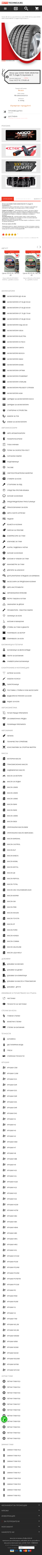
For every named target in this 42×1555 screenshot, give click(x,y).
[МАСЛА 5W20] (9, 823)
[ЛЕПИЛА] (7, 738)
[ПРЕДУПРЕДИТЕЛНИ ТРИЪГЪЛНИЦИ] (18, 503)
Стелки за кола (9, 1011)
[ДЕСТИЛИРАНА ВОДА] (12, 1046)
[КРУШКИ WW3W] (10, 1338)
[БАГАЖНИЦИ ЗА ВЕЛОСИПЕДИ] (16, 652)
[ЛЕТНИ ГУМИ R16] (11, 1400)
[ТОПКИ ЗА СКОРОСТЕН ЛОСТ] (15, 452)
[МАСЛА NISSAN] (10, 914)
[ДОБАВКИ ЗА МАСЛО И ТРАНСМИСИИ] (19, 983)
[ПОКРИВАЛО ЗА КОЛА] (13, 640)
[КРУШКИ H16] (9, 1201)
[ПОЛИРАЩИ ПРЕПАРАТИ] (14, 726)
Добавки (6, 959)
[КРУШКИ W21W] (10, 1355)
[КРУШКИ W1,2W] (10, 1326)
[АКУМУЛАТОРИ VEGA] (12, 332)
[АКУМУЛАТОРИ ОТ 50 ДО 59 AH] (16, 304)
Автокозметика (9, 708)
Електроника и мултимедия (15, 668)
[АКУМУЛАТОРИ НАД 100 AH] (15, 326)
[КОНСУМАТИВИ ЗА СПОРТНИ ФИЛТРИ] (19, 749)
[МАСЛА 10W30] (10, 789)
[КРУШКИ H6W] (9, 1143)
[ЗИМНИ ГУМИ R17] (11, 1474)
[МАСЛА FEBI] (9, 909)
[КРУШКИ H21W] (10, 1206)
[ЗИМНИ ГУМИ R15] (11, 1463)
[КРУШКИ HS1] (9, 1252)
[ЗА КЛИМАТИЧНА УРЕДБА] (14, 720)
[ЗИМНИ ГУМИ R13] (11, 1452)
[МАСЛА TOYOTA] (10, 920)
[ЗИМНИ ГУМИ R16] (11, 1469)
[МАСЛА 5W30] (9, 812)
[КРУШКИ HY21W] (10, 1258)
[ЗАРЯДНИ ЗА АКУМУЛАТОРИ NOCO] (18, 401)
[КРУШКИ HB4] (9, 1223)
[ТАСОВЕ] (7, 469)
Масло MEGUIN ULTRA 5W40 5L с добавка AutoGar (31, 278)
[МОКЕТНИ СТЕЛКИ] (11, 1023)
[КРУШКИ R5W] (9, 1298)
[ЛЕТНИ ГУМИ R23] (11, 1440)
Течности (6, 1034)
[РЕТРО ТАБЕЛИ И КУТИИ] (14, 600)
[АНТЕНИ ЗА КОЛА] (11, 675)
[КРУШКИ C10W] (10, 1075)
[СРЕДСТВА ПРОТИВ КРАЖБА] (15, 492)
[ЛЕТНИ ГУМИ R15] (11, 1394)
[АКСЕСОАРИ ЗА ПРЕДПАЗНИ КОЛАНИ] (19, 583)
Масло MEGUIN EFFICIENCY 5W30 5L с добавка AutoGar (10, 278)
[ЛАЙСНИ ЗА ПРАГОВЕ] (12, 532)
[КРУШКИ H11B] (10, 1183)
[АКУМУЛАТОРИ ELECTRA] (14, 338)
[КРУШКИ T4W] (9, 1320)
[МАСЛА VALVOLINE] (11, 949)
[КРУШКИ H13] (9, 1189)
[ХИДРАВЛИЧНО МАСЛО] (13, 772)
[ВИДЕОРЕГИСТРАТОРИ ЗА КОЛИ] (17, 698)
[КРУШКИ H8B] (9, 1161)
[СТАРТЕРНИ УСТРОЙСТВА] (14, 412)
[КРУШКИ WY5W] (10, 1366)
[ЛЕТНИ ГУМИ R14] (11, 1389)
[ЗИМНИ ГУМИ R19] (11, 1486)
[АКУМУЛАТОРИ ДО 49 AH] (14, 298)
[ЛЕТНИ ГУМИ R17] (11, 1406)
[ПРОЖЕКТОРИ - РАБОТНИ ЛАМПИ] (17, 612)
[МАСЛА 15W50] (10, 817)
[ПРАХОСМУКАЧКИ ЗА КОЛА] (15, 509)
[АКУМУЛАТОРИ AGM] (12, 395)
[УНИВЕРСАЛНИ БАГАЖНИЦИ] (15, 663)
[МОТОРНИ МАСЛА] (11, 760)
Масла (5, 753)
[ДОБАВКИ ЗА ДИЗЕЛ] (12, 971)
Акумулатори (8, 291)
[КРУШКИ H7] (9, 1149)
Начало (4, 17)
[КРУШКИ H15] (9, 1195)
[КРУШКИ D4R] (9, 1109)
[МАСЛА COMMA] (10, 943)
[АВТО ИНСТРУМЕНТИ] (12, 589)
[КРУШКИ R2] (9, 1292)
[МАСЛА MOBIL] (10, 863)
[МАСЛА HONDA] (10, 937)
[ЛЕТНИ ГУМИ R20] (11, 1423)
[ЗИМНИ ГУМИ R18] (11, 1480)
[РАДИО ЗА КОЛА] (10, 703)
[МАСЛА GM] (9, 903)
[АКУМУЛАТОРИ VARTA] (13, 349)
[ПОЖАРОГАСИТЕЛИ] (12, 441)
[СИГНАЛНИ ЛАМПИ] (12, 458)
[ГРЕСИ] (7, 1052)
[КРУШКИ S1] (9, 1309)
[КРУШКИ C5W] (9, 1069)
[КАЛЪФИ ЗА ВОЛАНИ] (12, 498)
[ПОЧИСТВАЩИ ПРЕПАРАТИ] (15, 715)
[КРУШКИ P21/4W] (10, 1269)
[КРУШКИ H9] (9, 1166)
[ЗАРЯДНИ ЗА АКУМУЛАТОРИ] (15, 406)
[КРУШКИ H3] (9, 1132)
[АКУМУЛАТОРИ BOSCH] (13, 355)
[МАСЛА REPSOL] (10, 880)
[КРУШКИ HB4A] (10, 1229)
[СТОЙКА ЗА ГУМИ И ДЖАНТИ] (15, 629)
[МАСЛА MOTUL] (10, 869)
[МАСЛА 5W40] (9, 806)
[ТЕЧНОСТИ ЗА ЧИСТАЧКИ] (14, 1006)
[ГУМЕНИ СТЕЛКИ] (11, 1018)
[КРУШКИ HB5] (9, 1235)
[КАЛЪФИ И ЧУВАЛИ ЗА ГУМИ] (15, 560)
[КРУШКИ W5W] (10, 1343)
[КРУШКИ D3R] (9, 1098)
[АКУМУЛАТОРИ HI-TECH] (13, 344)
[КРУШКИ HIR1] (9, 1241)
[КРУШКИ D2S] (9, 1092)
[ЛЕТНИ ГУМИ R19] (11, 1417)
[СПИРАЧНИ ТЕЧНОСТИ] (13, 1058)
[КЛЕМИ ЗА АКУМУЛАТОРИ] (14, 423)
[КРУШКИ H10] (9, 1172)
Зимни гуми (7, 1445)
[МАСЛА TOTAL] (10, 886)
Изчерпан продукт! (20, 106)
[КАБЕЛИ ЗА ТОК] (10, 418)
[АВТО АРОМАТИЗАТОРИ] (13, 435)
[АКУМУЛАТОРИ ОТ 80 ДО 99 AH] (16, 321)
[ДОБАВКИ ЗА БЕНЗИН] (13, 966)
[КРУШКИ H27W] (10, 1212)
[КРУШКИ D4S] (9, 1115)
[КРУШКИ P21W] (10, 1263)
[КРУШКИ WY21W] (10, 1372)
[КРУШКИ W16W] (10, 1349)
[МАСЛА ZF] (8, 926)
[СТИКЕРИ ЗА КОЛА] (11, 481)
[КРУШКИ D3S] (9, 1104)
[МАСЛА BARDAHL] (11, 840)
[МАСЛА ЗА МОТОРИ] (12, 778)
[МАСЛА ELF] (9, 852)
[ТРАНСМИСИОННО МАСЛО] (15, 766)
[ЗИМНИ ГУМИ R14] (11, 1457)
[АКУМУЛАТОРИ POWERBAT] (15, 378)
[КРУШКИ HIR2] (9, 1246)
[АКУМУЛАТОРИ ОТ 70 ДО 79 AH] (16, 315)
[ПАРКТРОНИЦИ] (10, 686)
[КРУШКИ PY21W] (10, 1286)
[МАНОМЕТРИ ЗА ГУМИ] (13, 566)
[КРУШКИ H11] (9, 1178)
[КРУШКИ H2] (9, 1126)
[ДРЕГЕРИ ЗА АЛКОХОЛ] (13, 572)
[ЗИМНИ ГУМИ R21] (11, 1497)
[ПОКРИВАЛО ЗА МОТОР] (13, 635)
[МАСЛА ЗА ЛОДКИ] (11, 783)
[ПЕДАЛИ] (7, 520)
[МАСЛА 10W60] (10, 800)
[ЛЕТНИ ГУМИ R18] (11, 1412)
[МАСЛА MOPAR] (10, 897)
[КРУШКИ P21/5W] (10, 1275)
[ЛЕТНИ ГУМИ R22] (11, 1434)
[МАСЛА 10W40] (10, 795)
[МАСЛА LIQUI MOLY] (12, 954)
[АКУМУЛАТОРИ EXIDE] (13, 366)
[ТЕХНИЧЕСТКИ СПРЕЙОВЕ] (15, 743)
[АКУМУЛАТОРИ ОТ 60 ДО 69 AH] (16, 309)
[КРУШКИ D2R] (9, 1087)
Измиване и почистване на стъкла (19, 993)
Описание (7, 199)
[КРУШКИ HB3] (9, 1218)
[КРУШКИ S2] (9, 1315)
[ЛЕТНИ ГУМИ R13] (11, 1383)
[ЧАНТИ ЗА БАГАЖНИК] (12, 657)
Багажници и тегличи (12, 645)
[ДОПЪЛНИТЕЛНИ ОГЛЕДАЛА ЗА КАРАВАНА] (20, 577)
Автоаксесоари (9, 428)
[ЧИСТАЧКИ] (8, 1000)
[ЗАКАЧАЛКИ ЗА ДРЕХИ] (13, 606)
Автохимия (7, 731)
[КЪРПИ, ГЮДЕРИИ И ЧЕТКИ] (15, 549)
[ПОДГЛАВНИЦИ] (10, 463)
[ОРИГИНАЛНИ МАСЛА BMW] (15, 829)
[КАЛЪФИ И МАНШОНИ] (13, 623)
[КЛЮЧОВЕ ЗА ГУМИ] (12, 543)
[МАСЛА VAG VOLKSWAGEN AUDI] (16, 892)
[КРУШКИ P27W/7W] (11, 1280)
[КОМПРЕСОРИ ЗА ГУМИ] (13, 538)
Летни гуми (11, 17)
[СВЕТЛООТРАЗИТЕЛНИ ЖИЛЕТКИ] (17, 475)
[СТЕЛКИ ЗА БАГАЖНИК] (13, 1029)
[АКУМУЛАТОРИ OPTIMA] (13, 372)
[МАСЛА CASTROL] (11, 846)
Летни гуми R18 (22, 17)
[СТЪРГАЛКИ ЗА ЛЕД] (12, 486)
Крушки (5, 1062)
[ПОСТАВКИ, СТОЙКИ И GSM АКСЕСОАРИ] (20, 692)
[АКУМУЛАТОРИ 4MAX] (12, 361)
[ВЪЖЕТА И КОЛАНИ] (12, 526)
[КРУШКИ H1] (9, 1121)
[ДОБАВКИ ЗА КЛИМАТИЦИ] (14, 977)
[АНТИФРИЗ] (8, 1041)
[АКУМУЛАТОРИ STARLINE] (14, 384)
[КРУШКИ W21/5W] (11, 1360)
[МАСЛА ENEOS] (10, 857)
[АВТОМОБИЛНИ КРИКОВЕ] (14, 595)
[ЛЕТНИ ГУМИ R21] (11, 1429)
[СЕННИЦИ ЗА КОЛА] (12, 617)
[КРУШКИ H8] (9, 1155)
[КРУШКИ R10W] (10, 1303)
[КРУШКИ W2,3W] (10, 1332)
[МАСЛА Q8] (8, 874)
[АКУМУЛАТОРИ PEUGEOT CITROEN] (18, 389)
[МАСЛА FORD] (9, 932)
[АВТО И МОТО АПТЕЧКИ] (13, 515)
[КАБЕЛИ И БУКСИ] (11, 680)
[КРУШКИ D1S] (9, 1081)
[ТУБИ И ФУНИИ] (10, 446)
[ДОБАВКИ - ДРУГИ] (11, 989)
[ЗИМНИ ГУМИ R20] (11, 1491)
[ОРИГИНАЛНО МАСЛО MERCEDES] (17, 835)
